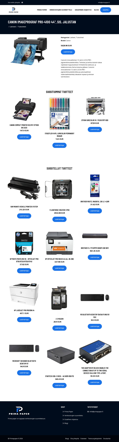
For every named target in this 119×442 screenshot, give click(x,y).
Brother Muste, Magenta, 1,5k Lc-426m (95, 201)
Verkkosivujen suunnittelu (61, 10)
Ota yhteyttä (74, 439)
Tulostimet (22, 27)
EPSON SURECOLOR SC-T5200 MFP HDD (94, 120)
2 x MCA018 (59, 319)
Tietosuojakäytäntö (95, 439)
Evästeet (83, 439)
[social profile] (22, 2)
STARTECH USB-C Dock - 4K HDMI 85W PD (59, 376)
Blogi (96, 10)
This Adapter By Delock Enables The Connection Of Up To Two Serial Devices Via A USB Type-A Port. (94, 370)
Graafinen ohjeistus (83, 10)
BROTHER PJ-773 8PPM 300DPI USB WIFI (95, 248)
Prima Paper (42, 10)
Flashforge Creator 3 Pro (59, 210)
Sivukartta (106, 439)
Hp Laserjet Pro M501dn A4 (24, 310)
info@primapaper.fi (104, 2)
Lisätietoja (68, 52)
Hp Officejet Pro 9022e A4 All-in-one (59, 259)
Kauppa (105, 10)
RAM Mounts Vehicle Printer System (24, 206)
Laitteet (13, 27)
